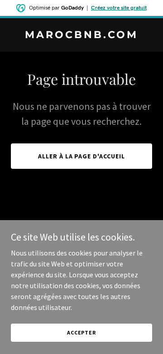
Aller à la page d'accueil (81, 156)
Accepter (81, 332)
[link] (81, 35)
